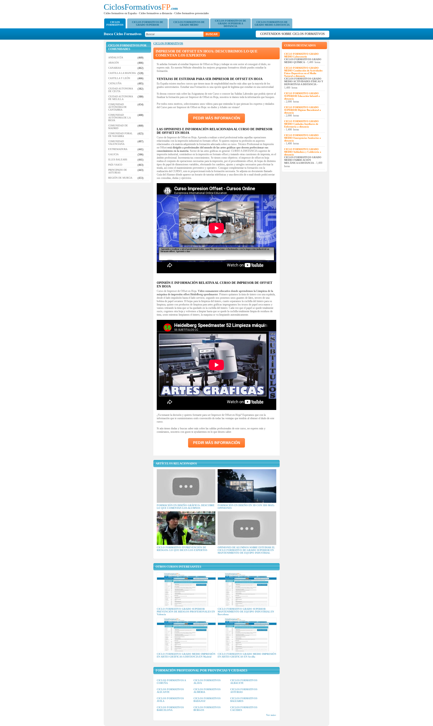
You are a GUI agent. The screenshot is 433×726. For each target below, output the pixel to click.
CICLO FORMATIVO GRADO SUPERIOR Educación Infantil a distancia (302, 96)
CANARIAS (114, 67)
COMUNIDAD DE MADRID (118, 127)
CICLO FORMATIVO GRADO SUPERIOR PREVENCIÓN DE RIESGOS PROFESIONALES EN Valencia (186, 612)
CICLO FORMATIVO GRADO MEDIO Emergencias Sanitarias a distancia (302, 138)
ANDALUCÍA (115, 57)
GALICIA (113, 154)
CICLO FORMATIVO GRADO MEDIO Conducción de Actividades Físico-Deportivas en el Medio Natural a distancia (303, 71)
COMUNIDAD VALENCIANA (116, 142)
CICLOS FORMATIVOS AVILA (170, 699)
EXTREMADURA (117, 149)
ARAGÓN (113, 62)
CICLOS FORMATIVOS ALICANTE (170, 690)
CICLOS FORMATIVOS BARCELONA (170, 708)
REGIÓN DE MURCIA (120, 177)
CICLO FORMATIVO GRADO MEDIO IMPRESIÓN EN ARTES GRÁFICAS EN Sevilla (247, 655)
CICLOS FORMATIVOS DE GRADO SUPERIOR (147, 23)
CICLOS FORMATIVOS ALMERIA (207, 690)
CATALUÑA (115, 83)
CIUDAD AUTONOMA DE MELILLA (120, 97)
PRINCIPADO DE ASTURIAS (117, 171)
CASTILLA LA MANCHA (122, 73)
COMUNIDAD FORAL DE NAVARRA (120, 134)
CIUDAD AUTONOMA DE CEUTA (120, 90)
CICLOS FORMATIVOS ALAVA (207, 681)
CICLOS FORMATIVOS (114, 23)
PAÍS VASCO (115, 164)
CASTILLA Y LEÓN (119, 78)
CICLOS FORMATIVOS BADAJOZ (207, 699)
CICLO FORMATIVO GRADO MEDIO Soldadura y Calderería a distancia (302, 152)
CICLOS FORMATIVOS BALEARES (243, 699)
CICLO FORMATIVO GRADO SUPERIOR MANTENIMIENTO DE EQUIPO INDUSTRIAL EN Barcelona (246, 612)
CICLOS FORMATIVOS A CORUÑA (171, 681)
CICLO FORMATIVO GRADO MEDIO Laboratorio (301, 55)
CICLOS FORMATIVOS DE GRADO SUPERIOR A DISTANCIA (230, 23)
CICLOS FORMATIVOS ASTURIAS (243, 690)
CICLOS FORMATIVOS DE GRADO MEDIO (189, 23)
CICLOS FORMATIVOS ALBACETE (243, 681)
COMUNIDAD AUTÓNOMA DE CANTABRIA (117, 107)
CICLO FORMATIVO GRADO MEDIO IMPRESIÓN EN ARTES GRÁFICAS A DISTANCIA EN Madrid (186, 655)
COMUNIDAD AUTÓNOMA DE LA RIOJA (119, 118)
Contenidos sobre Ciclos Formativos (292, 34)
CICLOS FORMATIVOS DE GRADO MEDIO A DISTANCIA (272, 23)
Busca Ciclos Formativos (124, 34)
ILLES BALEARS (117, 159)
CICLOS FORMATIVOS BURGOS (207, 708)
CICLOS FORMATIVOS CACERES (243, 708)
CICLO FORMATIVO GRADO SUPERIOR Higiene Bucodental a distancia (302, 110)
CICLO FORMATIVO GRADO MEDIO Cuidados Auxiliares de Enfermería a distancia (301, 124)
